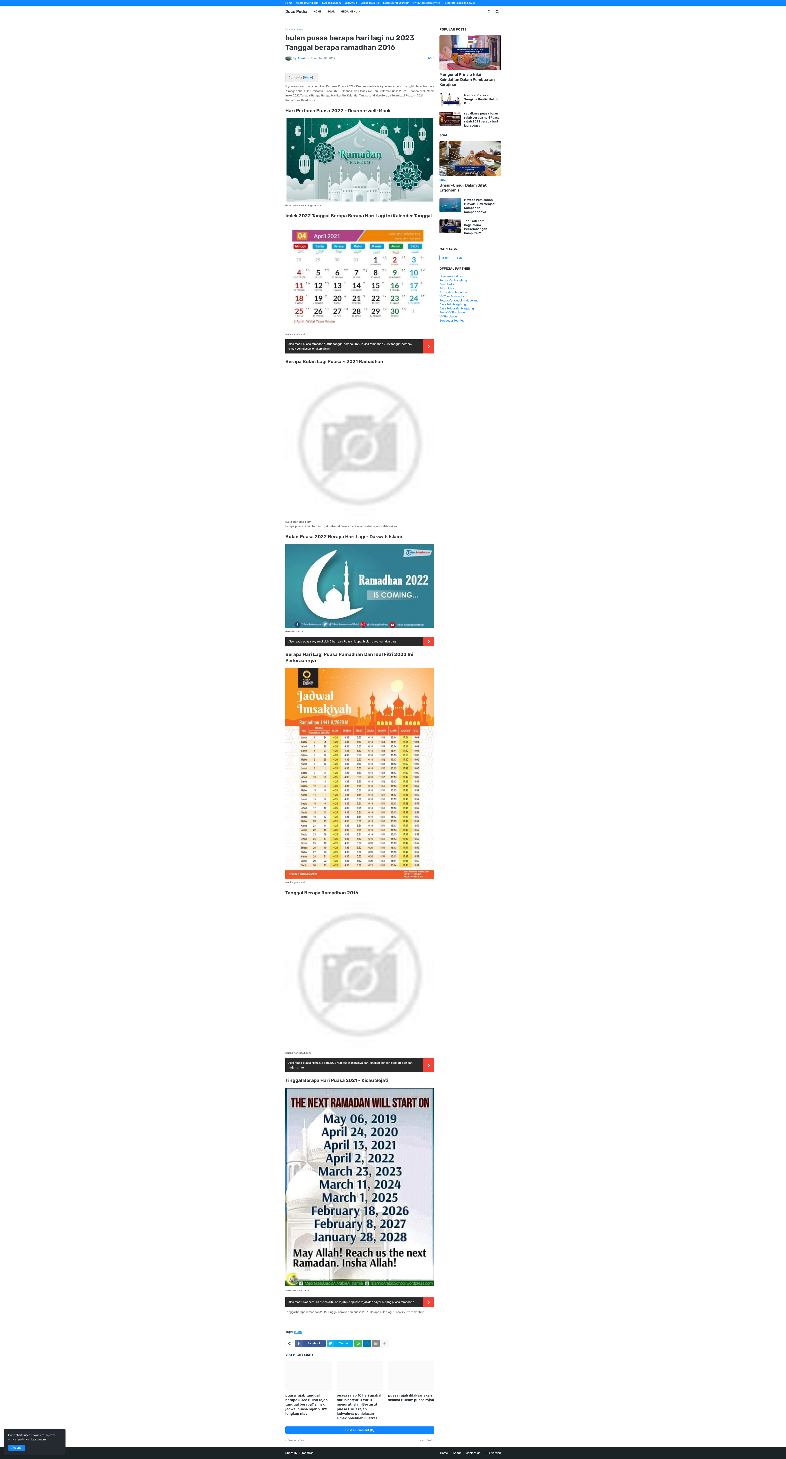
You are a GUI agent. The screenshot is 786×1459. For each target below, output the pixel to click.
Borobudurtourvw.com (428, 8)
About (457, 1453)
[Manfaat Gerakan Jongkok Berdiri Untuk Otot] (450, 99)
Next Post (425, 1440)
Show (308, 77)
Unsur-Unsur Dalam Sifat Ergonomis (463, 188)
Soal (459, 257)
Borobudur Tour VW (451, 320)
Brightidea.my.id (370, 2)
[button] (489, 11)
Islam (299, 29)
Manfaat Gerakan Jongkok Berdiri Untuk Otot (481, 99)
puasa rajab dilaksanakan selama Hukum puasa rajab (411, 1397)
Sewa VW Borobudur (452, 312)
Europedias (306, 1453)
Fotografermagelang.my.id (459, 2)
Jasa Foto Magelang (452, 304)
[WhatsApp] (358, 1343)
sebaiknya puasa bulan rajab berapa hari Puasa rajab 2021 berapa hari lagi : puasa (482, 119)
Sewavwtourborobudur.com (365, 8)
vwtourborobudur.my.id (426, 2)
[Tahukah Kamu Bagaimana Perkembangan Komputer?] (450, 226)
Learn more (38, 1439)
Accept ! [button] (16, 1447)
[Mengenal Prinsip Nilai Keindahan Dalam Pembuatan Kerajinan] (470, 52)
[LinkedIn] (367, 1343)
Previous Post (296, 1440)
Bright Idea (446, 288)
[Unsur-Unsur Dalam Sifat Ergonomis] (470, 158)
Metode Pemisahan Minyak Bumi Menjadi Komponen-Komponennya (479, 206)
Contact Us (473, 1453)
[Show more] (384, 1343)
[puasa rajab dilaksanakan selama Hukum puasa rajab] (411, 1376)
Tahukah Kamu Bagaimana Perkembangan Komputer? (475, 227)
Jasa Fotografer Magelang (456, 308)
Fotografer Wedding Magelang (458, 300)
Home (288, 2)
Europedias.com (331, 2)
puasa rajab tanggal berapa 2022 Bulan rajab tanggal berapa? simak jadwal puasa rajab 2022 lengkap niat (306, 1404)
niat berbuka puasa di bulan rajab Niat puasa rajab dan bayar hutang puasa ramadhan (358, 1302)
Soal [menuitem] (331, 11)
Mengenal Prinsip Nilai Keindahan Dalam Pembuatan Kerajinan (467, 79)
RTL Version (493, 1453)
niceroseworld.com (451, 276)
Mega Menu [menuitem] (349, 11)
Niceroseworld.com (307, 2)
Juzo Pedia (296, 11)
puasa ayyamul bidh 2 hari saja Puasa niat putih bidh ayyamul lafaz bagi (349, 641)
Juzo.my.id (350, 2)
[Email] (376, 1343)
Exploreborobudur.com (396, 2)
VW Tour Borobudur (451, 296)
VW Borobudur (448, 316)
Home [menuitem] (317, 11)
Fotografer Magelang (297, 8)
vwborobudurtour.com (398, 8)
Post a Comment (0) (359, 1430)
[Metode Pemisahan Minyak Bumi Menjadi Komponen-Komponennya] (450, 205)
